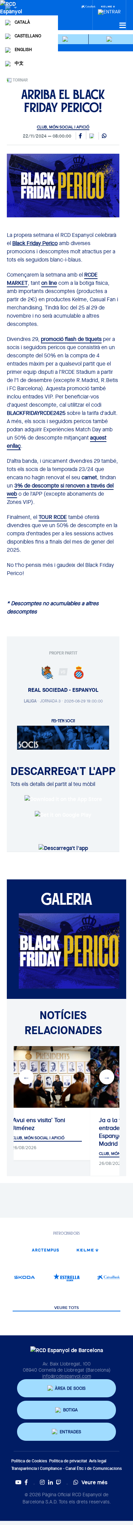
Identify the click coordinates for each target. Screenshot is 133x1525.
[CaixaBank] (108, 1277)
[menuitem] (109, 10)
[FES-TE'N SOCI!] (63, 737)
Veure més (94, 1482)
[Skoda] (24, 1277)
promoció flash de (71, 339)
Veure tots (66, 1308)
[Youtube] (18, 1482)
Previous (26, 1076)
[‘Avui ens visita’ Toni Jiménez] (46, 1077)
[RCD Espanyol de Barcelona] (12, 14)
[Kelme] (87, 1250)
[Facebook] (26, 1482)
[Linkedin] (50, 1482)
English (23, 49)
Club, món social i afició (63, 127)
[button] (66, 39)
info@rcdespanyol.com (66, 1376)
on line (49, 283)
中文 (19, 63)
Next (106, 1076)
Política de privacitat (68, 1461)
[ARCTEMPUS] (45, 1250)
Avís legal (97, 1461)
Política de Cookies (29, 1461)
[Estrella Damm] (66, 1277)
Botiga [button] (70, 1410)
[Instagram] (42, 1482)
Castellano (28, 36)
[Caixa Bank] (88, 6)
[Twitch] (58, 1482)
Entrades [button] (70, 1432)
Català (22, 22)
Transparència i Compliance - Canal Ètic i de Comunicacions (66, 1468)
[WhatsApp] (104, 136)
